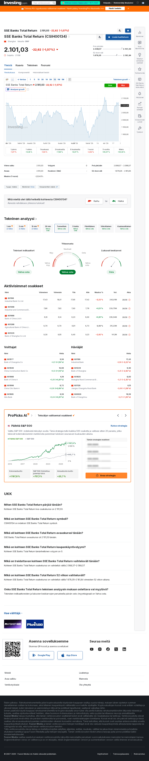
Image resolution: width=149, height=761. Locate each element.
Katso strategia (119, 425)
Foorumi (45, 65)
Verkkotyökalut (12, 684)
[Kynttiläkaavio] (7, 79)
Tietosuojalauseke (121, 754)
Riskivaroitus (139, 754)
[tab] (9, 228)
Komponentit (24, 72)
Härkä (121, 201)
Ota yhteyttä (85, 684)
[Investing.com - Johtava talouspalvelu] (15, 3)
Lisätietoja (84, 673)
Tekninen (32, 65)
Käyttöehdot (102, 754)
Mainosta (83, 679)
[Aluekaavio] (12, 79)
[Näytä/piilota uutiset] (69, 79)
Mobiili (8, 673)
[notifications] (137, 2)
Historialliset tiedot (41, 72)
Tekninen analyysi (19, 219)
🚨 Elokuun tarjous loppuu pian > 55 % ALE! (80, 3)
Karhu (96, 201)
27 (57, 187)
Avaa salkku (10, 679)
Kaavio (19, 65)
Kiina (32, 187)
